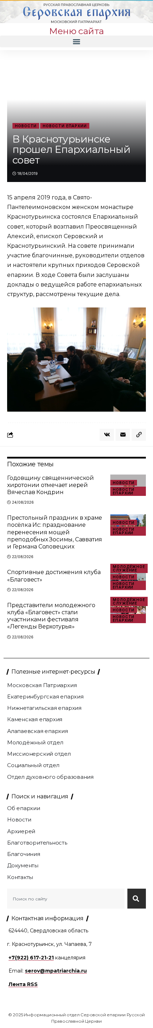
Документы (22, 865)
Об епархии (23, 808)
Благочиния (23, 854)
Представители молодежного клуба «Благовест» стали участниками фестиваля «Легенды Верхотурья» (51, 616)
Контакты (20, 877)
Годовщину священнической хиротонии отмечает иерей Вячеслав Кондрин (50, 485)
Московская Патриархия (41, 685)
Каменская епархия (34, 719)
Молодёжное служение (129, 568)
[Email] (123, 435)
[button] (76, 41)
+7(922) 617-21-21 (31, 957)
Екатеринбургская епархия (45, 696)
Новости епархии (65, 126)
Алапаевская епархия (37, 731)
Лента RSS (23, 984)
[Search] (136, 899)
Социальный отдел (33, 765)
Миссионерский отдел (39, 753)
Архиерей (21, 831)
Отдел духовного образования (50, 776)
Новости (26, 126)
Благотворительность (37, 842)
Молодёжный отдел (35, 742)
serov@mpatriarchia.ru (56, 971)
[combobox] (66, 899)
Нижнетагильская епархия (44, 708)
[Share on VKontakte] (107, 435)
